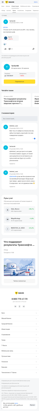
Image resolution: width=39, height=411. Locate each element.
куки (16, 403)
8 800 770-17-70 (19, 299)
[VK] (15, 306)
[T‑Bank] (9, 2)
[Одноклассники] (19, 306)
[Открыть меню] (3, 2)
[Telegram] (23, 306)
